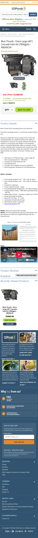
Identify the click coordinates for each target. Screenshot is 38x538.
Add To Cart (10, 320)
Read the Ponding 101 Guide (28, 383)
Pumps (4, 464)
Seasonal (5, 470)
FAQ (3, 487)
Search (28, 29)
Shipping (5, 489)
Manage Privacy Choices (18, 449)
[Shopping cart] (34, 29)
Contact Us (5, 492)
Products (5, 467)
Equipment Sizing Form (9, 509)
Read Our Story (7, 359)
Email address (8, 433)
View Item (9, 324)
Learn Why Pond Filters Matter (25, 354)
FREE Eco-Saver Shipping (19, 20)
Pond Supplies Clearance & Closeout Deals (16, 472)
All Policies (5, 484)
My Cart (4, 501)
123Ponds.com (19, 8)
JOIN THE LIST (19, 442)
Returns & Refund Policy (10, 504)
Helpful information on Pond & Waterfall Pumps (17, 507)
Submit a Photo (8, 383)
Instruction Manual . (11, 204)
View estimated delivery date (21, 98)
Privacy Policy (7, 449)
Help (3, 475)
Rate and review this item (9, 51)
